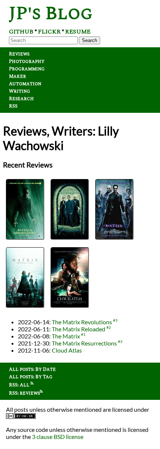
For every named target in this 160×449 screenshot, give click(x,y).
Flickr (49, 31)
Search (89, 40)
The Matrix (66, 336)
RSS (13, 106)
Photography (26, 61)
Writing (19, 91)
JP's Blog (51, 13)
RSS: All (20, 385)
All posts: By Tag (30, 376)
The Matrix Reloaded (78, 328)
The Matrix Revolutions (82, 321)
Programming (27, 69)
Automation (25, 83)
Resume (77, 31)
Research (21, 98)
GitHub (21, 31)
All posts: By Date (32, 369)
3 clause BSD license (57, 436)
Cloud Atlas (67, 350)
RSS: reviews (24, 393)
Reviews (19, 54)
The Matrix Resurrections (84, 343)
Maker (17, 76)
